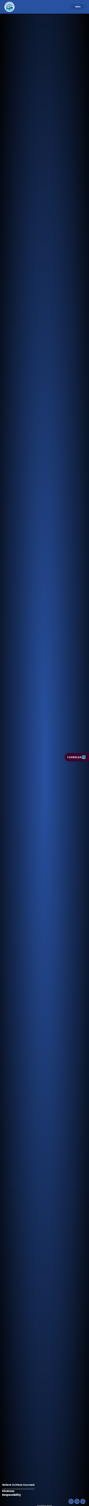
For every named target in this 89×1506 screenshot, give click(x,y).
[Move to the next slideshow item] (77, 1501)
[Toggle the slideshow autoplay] (82, 1501)
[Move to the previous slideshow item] (71, 1501)
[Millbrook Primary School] (9, 7)
